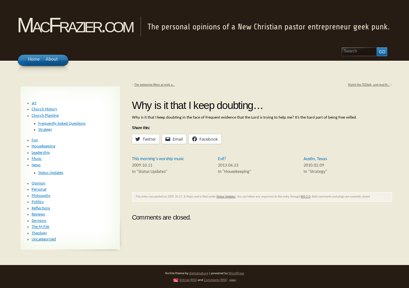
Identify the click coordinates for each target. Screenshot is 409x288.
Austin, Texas (315, 159)
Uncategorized (44, 239)
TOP (232, 280)
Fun (35, 140)
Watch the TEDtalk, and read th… (369, 85)
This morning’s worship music (158, 159)
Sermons (39, 221)
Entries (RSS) (188, 280)
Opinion (38, 183)
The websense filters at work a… (154, 85)
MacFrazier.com (74, 25)
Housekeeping (43, 146)
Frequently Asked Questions (62, 123)
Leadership (41, 153)
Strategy (45, 130)
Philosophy (41, 196)
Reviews (38, 214)
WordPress (236, 273)
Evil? (222, 159)
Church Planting (45, 115)
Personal (39, 189)
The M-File (40, 227)
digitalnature (198, 273)
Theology (39, 233)
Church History (44, 109)
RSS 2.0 (305, 196)
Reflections (41, 208)
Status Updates (225, 196)
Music (37, 159)
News (36, 165)
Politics (38, 202)
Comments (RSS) (215, 280)
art (34, 103)
